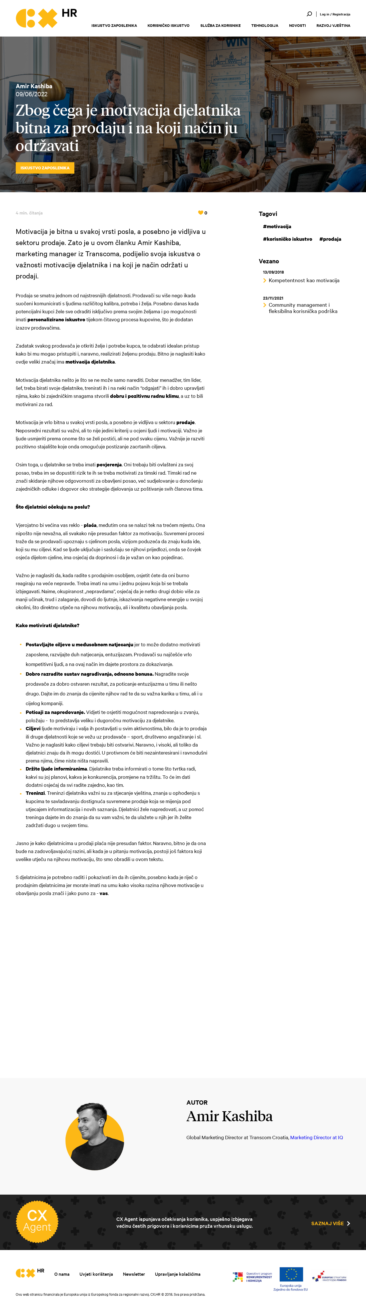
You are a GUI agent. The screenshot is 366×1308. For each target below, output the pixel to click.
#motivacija (277, 226)
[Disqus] (111, 983)
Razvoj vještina (333, 25)
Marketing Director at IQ (316, 1137)
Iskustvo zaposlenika (114, 25)
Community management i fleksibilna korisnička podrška (303, 307)
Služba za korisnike (220, 25)
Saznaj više (327, 1223)
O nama (61, 1274)
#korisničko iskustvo (287, 239)
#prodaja (330, 239)
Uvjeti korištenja (96, 1274)
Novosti (297, 25)
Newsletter (134, 1274)
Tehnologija (264, 25)
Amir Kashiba (34, 86)
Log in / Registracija (335, 14)
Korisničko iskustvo (169, 25)
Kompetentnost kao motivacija (304, 280)
